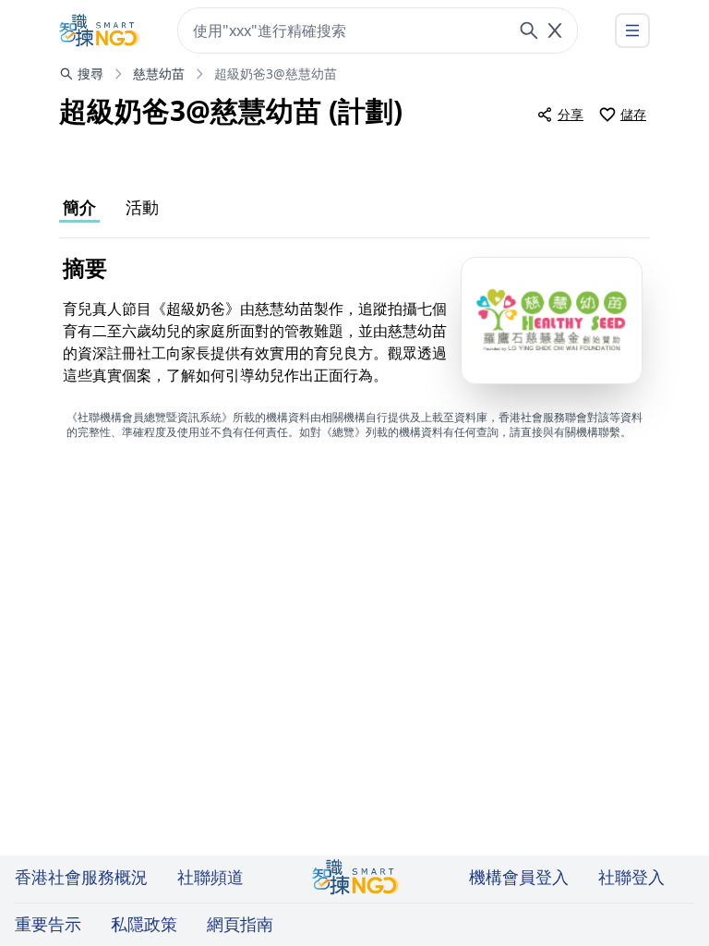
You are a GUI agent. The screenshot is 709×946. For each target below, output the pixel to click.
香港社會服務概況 (81, 877)
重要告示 (48, 924)
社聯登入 (631, 877)
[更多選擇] (632, 30)
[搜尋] (529, 30)
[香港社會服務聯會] (99, 30)
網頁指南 (240, 924)
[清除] (555, 30)
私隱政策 (144, 924)
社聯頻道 (210, 877)
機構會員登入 (519, 877)
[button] (551, 320)
